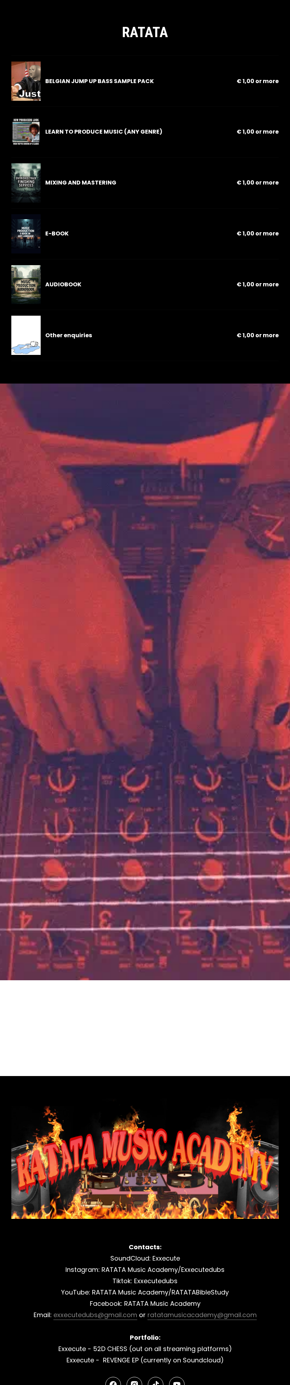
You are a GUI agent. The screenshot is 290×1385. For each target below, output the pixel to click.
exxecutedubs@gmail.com (95, 1314)
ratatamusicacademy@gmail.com (202, 1314)
